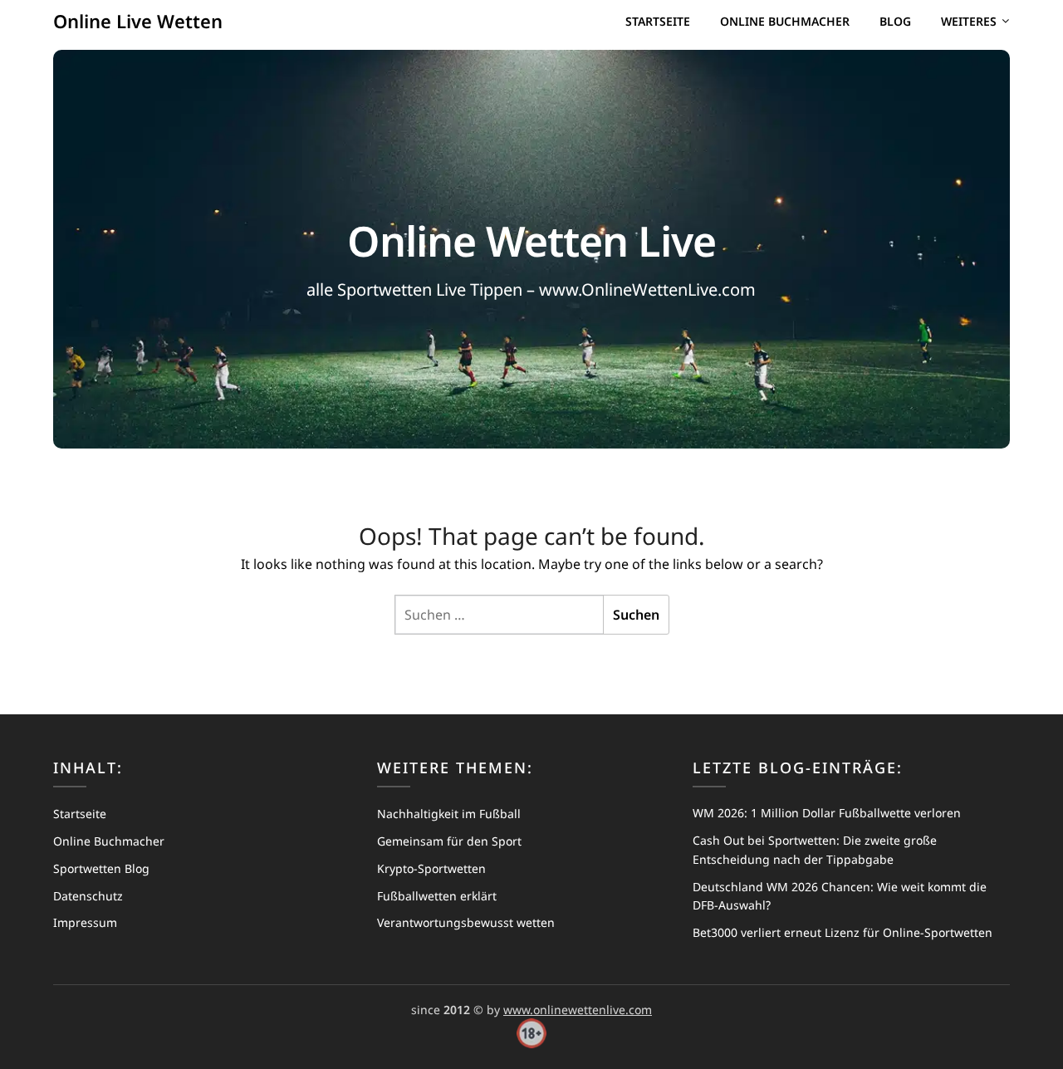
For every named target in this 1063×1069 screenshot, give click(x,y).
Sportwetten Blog (101, 868)
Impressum (85, 922)
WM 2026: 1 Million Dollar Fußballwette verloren (827, 813)
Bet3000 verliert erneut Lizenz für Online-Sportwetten (842, 932)
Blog (895, 21)
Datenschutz (88, 896)
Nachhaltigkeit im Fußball (449, 813)
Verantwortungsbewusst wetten (466, 922)
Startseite (657, 21)
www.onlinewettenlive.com (577, 1010)
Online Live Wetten (138, 20)
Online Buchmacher (785, 21)
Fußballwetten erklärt (437, 896)
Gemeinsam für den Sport (449, 841)
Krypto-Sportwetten (431, 868)
